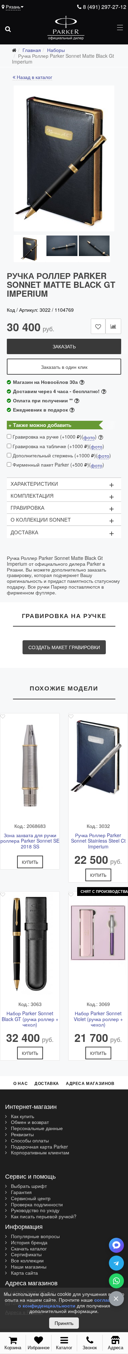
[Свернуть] (116, 1298)
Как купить (22, 1116)
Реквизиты (22, 1134)
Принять (64, 1322)
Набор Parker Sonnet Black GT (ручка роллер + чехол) (30, 1019)
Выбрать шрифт (28, 1186)
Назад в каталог (33, 77)
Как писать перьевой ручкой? (43, 1217)
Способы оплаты (29, 1141)
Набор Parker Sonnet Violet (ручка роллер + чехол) (98, 1019)
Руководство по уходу (34, 1210)
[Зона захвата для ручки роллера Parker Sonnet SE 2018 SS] (29, 764)
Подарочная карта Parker (39, 1147)
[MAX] (116, 1245)
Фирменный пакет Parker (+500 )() (57, 464)
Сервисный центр (30, 1198)
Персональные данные (36, 1128)
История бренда (28, 1242)
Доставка (46, 1083)
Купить (30, 862)
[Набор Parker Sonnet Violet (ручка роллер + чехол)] (98, 943)
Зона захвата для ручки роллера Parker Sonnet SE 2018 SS (29, 840)
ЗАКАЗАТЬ (64, 346)
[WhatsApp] (116, 1280)
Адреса (115, 1347)
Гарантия (21, 1192)
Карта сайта (24, 1273)
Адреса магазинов (90, 1083)
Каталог (64, 1347)
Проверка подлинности (36, 1205)
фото (89, 437)
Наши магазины (28, 1267)
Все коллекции (27, 1261)
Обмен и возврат (29, 1122)
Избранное (38, 1347)
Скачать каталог (28, 1249)
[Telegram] (116, 1263)
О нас (20, 1083)
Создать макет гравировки (64, 647)
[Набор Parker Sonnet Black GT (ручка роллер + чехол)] (29, 943)
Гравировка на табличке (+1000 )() (57, 446)
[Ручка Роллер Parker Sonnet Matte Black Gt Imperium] (64, 158)
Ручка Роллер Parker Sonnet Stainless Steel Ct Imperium (98, 840)
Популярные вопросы (35, 1236)
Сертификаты (26, 1254)
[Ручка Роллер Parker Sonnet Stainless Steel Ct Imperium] (98, 764)
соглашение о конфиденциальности (71, 1302)
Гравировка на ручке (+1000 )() (54, 436)
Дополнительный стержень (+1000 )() (61, 455)
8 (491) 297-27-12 (104, 7)
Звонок (90, 1347)
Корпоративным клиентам (39, 1153)
